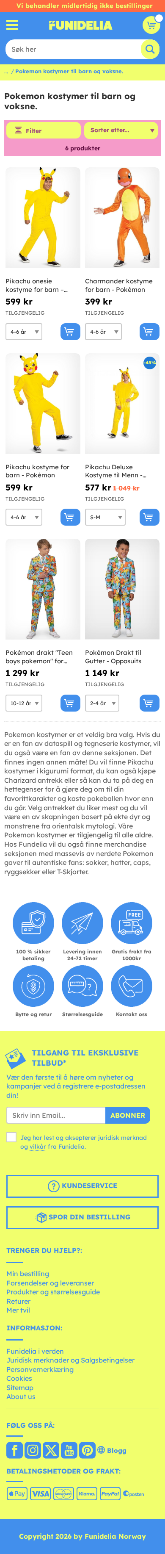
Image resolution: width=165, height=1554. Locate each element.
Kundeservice (88, 1186)
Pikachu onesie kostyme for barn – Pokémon (35, 285)
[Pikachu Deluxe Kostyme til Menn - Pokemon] (122, 403)
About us (21, 1396)
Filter (33, 131)
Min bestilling (27, 1273)
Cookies (19, 1378)
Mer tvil (18, 1310)
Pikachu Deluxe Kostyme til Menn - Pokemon (114, 471)
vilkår (38, 1146)
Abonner (127, 1115)
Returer (18, 1301)
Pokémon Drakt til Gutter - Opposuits (113, 656)
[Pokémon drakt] (43, 589)
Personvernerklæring (40, 1369)
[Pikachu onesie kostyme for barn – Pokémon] (43, 218)
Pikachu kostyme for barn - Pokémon (37, 471)
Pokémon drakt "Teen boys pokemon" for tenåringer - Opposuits (40, 656)
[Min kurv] (151, 25)
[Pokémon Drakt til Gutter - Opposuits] (122, 589)
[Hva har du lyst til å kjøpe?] (12, 25)
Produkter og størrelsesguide (53, 1292)
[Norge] (14, 1451)
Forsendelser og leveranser (50, 1283)
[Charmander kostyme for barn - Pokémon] (122, 218)
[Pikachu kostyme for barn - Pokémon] (43, 403)
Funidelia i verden (35, 1351)
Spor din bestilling (89, 1217)
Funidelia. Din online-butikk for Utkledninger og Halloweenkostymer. (81, 25)
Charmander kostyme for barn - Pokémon (119, 285)
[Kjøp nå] (70, 331)
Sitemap (19, 1387)
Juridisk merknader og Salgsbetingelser (70, 1360)
